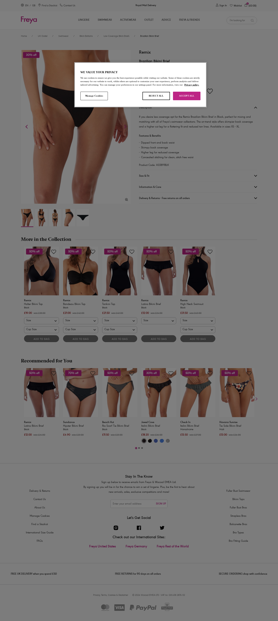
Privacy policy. (191, 85)
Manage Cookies (94, 96)
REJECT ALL (156, 96)
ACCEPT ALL (186, 96)
